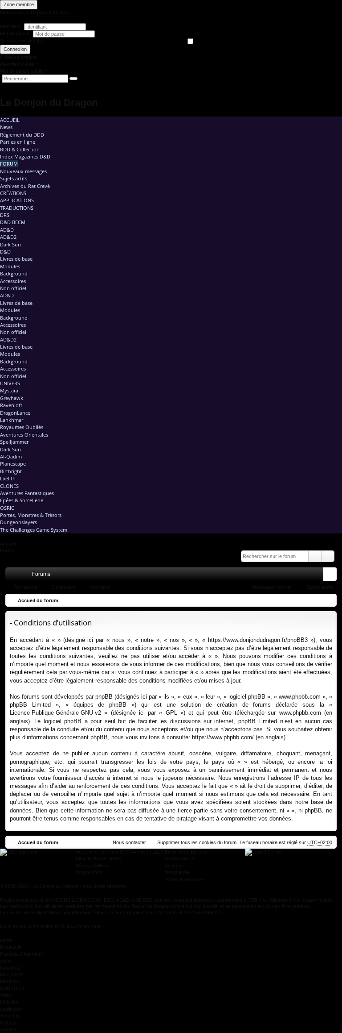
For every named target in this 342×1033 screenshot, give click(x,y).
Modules (10, 266)
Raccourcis (14, 576)
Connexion (15, 49)
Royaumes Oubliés (21, 427)
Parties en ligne (17, 141)
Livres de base (16, 258)
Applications (17, 200)
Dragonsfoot (89, 872)
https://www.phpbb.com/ (223, 737)
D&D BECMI (13, 222)
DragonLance (15, 412)
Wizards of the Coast (98, 851)
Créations (13, 193)
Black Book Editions (186, 851)
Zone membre (19, 4)
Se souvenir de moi (20, 40)
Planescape (13, 463)
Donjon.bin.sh (179, 858)
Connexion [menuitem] (318, 576)
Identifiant (10, 26)
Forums (41, 574)
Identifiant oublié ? (19, 64)
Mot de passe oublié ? (23, 71)
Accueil (10, 120)
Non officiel (13, 288)
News (6, 127)
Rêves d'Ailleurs (93, 865)
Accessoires (13, 281)
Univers (10, 383)
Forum (9, 163)
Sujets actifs (13, 178)
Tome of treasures (184, 879)
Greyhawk (11, 398)
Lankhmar (11, 420)
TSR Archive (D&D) (142, 851)
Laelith (8, 478)
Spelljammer (14, 441)
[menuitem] (292, 574)
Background (14, 273)
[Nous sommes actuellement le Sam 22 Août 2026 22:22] (327, 600)
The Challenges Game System (33, 529)
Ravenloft (11, 405)
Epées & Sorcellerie (21, 500)
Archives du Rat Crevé (25, 186)
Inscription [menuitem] (332, 576)
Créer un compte (18, 57)
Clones (9, 486)
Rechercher (26, 587)
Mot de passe (15, 33)
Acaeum (174, 865)
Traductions (16, 207)
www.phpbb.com (300, 712)
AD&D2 (8, 236)
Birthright (11, 471)
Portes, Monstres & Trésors (30, 515)
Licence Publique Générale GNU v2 (55, 712)
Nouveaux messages (23, 171)
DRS (4, 215)
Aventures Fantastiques (27, 493)
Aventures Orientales (24, 434)
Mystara (9, 390)
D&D (5, 251)
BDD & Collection (20, 149)
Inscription (99, 587)
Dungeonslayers (18, 522)
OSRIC (7, 507)
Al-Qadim (11, 456)
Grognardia (177, 872)
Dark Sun (10, 244)
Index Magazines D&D (25, 156)
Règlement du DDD (22, 134)
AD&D (7, 229)
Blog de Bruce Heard (98, 858)
